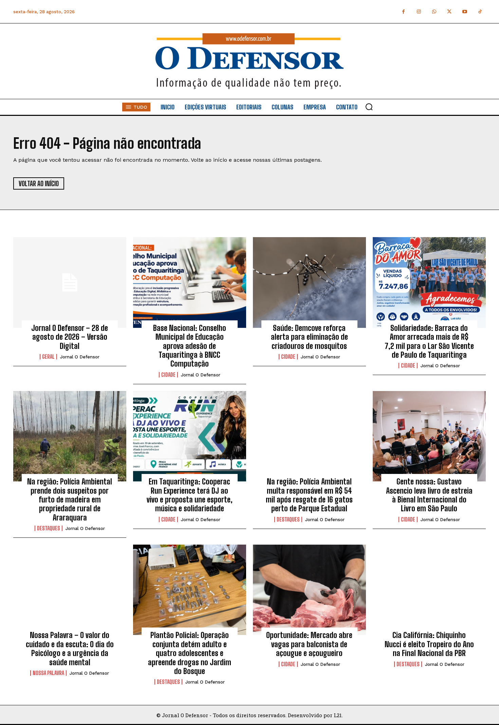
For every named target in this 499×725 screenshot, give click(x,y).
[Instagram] (419, 12)
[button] (369, 107)
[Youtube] (464, 12)
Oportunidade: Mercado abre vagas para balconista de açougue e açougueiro (309, 644)
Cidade (168, 374)
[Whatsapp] (434, 12)
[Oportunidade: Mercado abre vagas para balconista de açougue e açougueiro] (309, 590)
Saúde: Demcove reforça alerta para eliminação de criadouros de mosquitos (309, 337)
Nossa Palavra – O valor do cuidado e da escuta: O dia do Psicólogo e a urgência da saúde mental (70, 649)
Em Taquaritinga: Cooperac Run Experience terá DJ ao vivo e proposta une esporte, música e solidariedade (190, 495)
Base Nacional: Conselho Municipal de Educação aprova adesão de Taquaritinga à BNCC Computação (189, 346)
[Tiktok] (480, 12)
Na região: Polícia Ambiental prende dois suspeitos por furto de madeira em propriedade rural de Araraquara (69, 499)
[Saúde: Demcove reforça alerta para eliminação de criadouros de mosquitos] (309, 282)
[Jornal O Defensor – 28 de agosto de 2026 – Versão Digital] (69, 282)
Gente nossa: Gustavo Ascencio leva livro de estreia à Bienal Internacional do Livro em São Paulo (429, 495)
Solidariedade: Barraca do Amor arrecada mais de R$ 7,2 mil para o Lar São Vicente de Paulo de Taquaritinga (429, 341)
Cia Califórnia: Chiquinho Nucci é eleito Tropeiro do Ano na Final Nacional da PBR (429, 644)
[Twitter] (449, 12)
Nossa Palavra (48, 673)
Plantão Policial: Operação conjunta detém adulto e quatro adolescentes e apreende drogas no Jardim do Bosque (189, 653)
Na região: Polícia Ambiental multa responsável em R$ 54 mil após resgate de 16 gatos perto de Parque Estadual (309, 495)
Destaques (48, 528)
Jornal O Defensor (79, 356)
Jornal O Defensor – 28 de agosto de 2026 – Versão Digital (69, 337)
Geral (48, 356)
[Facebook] (403, 12)
